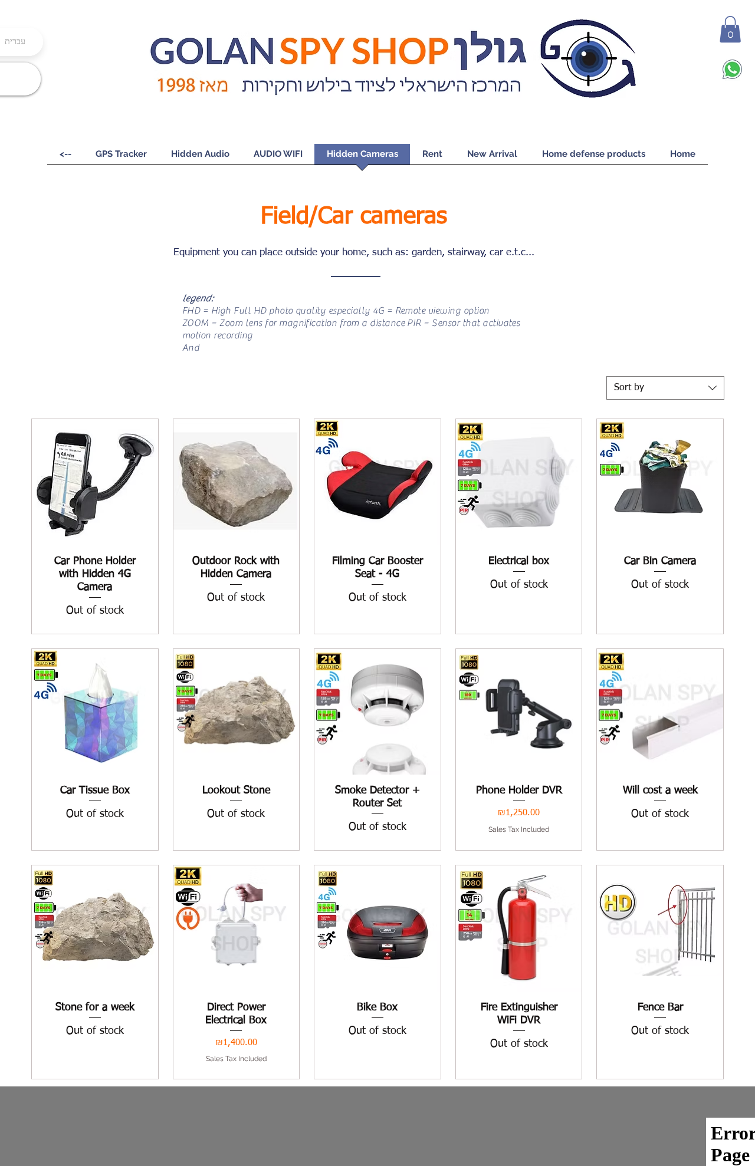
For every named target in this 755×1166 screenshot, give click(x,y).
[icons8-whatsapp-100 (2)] (732, 69)
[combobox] (665, 388)
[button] (730, 29)
